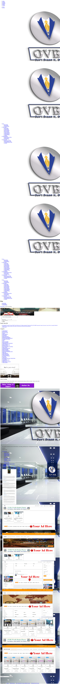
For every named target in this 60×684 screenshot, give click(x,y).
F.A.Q (5, 456)
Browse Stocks (6, 273)
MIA (49, 325)
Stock (16, 325)
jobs (51, 325)
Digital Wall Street (7, 465)
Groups (48, 325)
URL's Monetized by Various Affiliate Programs (23, 683)
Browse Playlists (6, 131)
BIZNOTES (56, 325)
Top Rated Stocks (6, 138)
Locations (5, 135)
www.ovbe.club (4, 451)
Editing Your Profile (10, 326)
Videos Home (6, 263)
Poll (17, 326)
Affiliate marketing (24, 325)
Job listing (41, 325)
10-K (33, 325)
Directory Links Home (7, 140)
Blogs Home (6, 124)
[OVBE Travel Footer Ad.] (28, 588)
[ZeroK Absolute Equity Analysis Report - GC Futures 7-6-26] (9, 487)
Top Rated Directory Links (8, 142)
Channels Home (6, 129)
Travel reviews (45, 325)
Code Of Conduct (6, 454)
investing (8, 325)
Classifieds (53, 325)
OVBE (35, 325)
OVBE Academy (6, 464)
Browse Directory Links (7, 141)
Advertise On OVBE (7, 460)
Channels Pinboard (7, 134)
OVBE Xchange (6, 462)
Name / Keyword (4, 320)
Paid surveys (19, 325)
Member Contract (6, 455)
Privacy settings (14, 326)
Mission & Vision (6, 453)
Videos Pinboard (6, 133)
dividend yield (29, 325)
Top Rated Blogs (6, 126)
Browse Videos (6, 128)
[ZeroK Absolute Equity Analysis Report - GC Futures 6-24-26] (9, 504)
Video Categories (6, 132)
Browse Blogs (6, 125)
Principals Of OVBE (7, 458)
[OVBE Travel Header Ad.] (27, 616)
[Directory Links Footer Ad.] (28, 644)
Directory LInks (24, 326)
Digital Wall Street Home (8, 137)
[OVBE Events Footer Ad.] (28, 532)
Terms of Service (12, 683)
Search (4, 321)
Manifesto (5, 459)
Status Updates (38, 325)
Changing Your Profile (5, 326)
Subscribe (11, 676)
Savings (11, 325)
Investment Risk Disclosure (35, 683)
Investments (4, 325)
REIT (14, 325)
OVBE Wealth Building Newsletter (9, 463)
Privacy (8, 683)
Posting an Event (20, 326)
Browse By (4, 319)
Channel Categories (7, 268)
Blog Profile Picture (28, 326)
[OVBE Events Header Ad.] (29, 560)
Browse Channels (6, 130)
